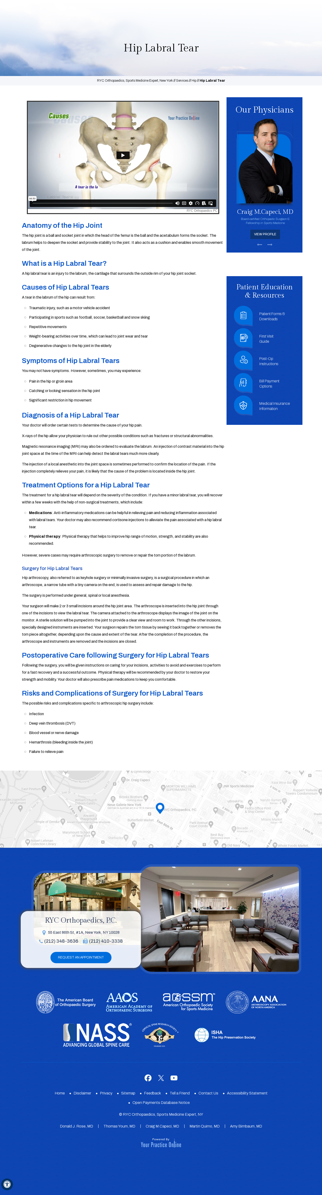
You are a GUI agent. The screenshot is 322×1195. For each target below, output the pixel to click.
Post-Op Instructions (268, 361)
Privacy (106, 1093)
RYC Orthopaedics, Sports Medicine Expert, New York (135, 80)
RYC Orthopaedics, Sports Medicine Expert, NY (163, 1114)
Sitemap (128, 1093)
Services (182, 80)
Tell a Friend (180, 1093)
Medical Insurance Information (274, 406)
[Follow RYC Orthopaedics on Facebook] (148, 1078)
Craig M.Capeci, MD (162, 1126)
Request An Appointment (81, 957)
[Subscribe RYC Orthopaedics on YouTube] (174, 1078)
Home (60, 1093)
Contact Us (208, 1093)
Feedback (152, 1093)
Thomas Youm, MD (119, 1126)
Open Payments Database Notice (161, 1103)
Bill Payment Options (269, 383)
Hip (194, 80)
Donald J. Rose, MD (76, 1126)
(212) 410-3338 (106, 941)
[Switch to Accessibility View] (7, 1184)
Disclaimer (82, 1093)
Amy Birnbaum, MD (246, 1126)
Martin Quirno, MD (205, 1126)
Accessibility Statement (247, 1093)
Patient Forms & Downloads (272, 316)
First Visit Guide (266, 338)
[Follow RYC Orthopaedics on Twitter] (161, 1078)
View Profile (264, 234)
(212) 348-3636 (61, 941)
